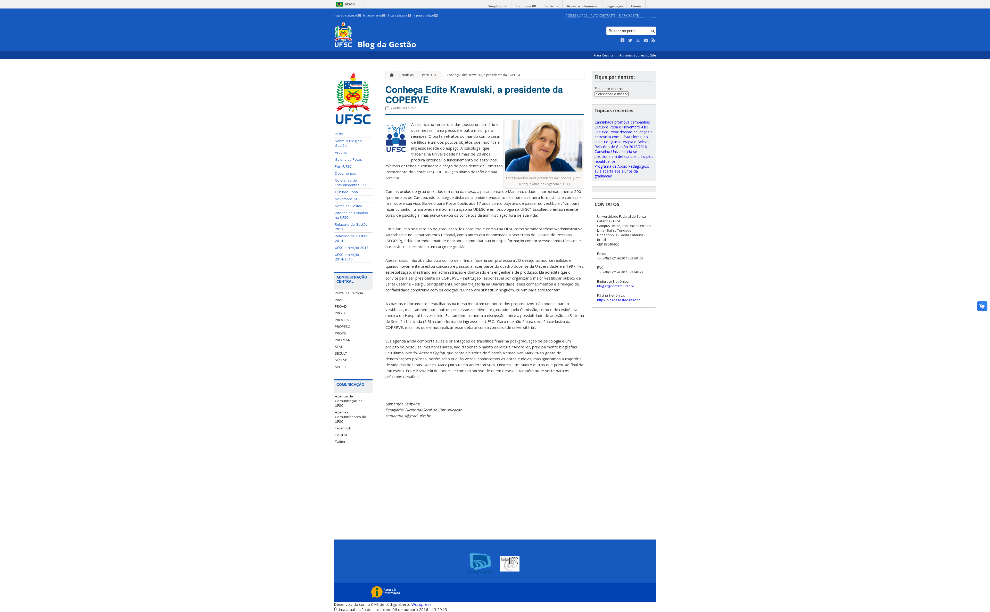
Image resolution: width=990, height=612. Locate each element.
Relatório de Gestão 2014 (351, 238)
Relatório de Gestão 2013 (351, 226)
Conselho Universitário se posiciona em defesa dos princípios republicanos (624, 156)
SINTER (340, 366)
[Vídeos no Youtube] (638, 40)
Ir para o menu (374, 15)
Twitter (340, 441)
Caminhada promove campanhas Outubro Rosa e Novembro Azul (622, 124)
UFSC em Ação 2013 (351, 247)
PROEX (340, 313)
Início (339, 134)
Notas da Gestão (348, 205)
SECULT (341, 353)
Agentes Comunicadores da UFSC (350, 417)
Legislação (615, 6)
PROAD (341, 306)
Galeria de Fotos (348, 159)
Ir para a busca (399, 15)
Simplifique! (497, 6)
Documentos (345, 173)
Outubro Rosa (346, 192)
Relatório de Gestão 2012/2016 (621, 146)
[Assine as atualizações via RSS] (653, 40)
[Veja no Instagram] (646, 40)
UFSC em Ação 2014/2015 (347, 257)
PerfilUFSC (343, 166)
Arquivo (341, 152)
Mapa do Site (629, 15)
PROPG (340, 333)
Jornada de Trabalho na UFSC (351, 215)
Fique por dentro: (609, 88)
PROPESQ (343, 326)
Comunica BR (526, 6)
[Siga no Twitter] (630, 40)
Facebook (343, 428)
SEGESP (341, 360)
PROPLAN (342, 340)
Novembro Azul (347, 199)
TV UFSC (341, 435)
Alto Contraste (603, 15)
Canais (636, 6)
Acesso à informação (582, 6)
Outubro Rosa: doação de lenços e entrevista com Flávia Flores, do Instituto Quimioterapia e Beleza (624, 136)
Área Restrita (604, 55)
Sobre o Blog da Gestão (348, 143)
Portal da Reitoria (349, 293)
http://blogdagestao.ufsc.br (618, 300)
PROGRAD (343, 319)
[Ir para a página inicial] (390, 75)
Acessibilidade (576, 15)
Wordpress (421, 604)
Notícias (408, 75)
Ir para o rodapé (425, 15)
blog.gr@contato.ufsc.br (615, 286)
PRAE (339, 299)
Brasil (350, 4)
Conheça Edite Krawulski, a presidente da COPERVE (484, 75)
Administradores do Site (637, 55)
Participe (551, 6)
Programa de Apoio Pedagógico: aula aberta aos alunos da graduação (622, 171)
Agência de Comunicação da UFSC (348, 401)
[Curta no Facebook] (623, 40)
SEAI (338, 346)
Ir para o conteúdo (347, 15)
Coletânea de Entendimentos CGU (351, 182)
